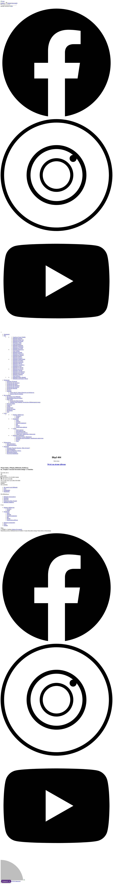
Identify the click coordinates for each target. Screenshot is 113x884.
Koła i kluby (10, 399)
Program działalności (21, 423)
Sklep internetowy (11, 443)
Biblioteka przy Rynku (18, 373)
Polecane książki (11, 403)
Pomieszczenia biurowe (21, 432)
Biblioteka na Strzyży (18, 369)
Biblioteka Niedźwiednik (19, 359)
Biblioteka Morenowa (18, 353)
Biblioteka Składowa (9, 502)
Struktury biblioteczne (18, 414)
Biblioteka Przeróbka (18, 360)
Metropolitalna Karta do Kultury (14, 398)
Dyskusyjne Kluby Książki (16, 401)
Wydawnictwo (7, 442)
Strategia (18, 421)
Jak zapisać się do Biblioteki (13, 396)
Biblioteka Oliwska (17, 370)
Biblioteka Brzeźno (17, 338)
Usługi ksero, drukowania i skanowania (25, 434)
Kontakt (18, 439)
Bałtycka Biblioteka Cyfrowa (14, 450)
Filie (5, 335)
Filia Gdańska (16, 351)
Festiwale (9, 391)
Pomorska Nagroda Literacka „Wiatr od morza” (18, 448)
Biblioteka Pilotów (17, 356)
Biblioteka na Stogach (18, 355)
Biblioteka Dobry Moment (19, 377)
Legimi (8, 406)
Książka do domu (11, 409)
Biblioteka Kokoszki (18, 345)
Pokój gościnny (20, 430)
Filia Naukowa (16, 376)
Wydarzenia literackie (12, 388)
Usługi (14, 428)
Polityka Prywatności (17, 529)
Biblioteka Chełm (17, 342)
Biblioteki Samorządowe (10, 496)
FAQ (8, 412)
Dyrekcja (18, 416)
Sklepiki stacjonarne (12, 445)
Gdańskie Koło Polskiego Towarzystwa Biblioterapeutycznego (25, 402)
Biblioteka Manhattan (18, 346)
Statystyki (6, 499)
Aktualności (7, 334)
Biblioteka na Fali (17, 366)
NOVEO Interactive (16, 881)
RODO (18, 425)
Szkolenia (6, 498)
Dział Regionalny (17, 344)
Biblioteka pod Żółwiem (19, 371)
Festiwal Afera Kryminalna (16, 394)
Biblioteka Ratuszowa (18, 349)
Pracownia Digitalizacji (12, 453)
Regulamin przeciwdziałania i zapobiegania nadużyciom (29, 438)
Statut (17, 420)
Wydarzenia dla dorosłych (13, 382)
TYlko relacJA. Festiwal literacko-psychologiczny (22, 392)
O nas (5, 413)
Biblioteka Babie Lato (18, 340)
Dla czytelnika (7, 395)
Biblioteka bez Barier (18, 341)
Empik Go (9, 405)
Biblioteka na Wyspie (18, 367)
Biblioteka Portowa (17, 358)
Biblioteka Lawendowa (18, 364)
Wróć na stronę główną (56, 464)
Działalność (16, 419)
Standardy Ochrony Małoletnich (24, 437)
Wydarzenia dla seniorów (13, 387)
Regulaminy (10, 410)
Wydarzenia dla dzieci (12, 384)
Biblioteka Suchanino (18, 362)
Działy (17, 417)
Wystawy (9, 389)
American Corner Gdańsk (19, 337)
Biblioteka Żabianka (18, 374)
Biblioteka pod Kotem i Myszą (20, 378)
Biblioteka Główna (17, 363)
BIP (17, 424)
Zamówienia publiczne (21, 427)
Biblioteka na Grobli (18, 348)
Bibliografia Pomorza (12, 452)
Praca (17, 441)
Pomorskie (6, 446)
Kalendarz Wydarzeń (12, 381)
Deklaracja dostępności (18, 435)
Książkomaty (10, 407)
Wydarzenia (6, 380)
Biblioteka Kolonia (17, 352)
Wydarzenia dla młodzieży (13, 385)
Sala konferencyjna (20, 431)
